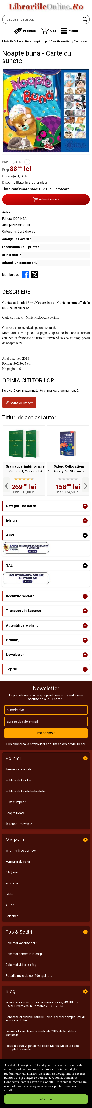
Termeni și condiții (18, 769)
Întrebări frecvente (19, 824)
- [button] (84, 535)
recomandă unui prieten (21, 247)
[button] (69, 30)
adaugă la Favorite (16, 239)
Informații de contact (21, 851)
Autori (10, 905)
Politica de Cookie (50, 1077)
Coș (50, 30)
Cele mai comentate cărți (24, 954)
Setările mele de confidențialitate (29, 976)
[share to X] (34, 274)
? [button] (27, 162)
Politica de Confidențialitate (25, 791)
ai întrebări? (11, 255)
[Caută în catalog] (85, 19)
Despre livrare (15, 813)
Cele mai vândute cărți (21, 943)
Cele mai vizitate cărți (21, 965)
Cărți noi (12, 872)
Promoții (12, 883)
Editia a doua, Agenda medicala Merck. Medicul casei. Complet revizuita (43, 1047)
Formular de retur (18, 861)
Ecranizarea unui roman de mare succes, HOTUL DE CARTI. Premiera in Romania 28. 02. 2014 (42, 1004)
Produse (29, 31)
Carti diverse (26, 231)
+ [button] (84, 506)
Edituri (10, 894)
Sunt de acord (46, 1099)
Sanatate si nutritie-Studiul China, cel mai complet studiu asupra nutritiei (46, 1018)
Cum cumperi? (16, 802)
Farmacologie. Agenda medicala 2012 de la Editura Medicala (41, 1033)
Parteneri (12, 916)
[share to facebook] (25, 274)
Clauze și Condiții (42, 1082)
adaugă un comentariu (19, 263)
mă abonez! (46, 733)
